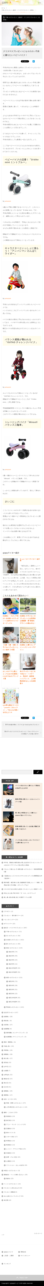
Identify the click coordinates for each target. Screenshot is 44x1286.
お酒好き (9, 1161)
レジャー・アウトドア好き (14, 1149)
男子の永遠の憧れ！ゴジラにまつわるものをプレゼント (22, 724)
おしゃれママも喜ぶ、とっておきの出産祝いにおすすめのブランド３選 (11, 674)
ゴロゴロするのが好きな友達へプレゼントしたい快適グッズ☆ (23, 889)
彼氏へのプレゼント (12, 977)
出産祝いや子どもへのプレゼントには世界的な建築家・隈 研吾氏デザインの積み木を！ (28, 619)
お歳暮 (6, 1070)
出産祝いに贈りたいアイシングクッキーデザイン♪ (28, 647)
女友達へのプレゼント (13, 940)
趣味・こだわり (9, 1112)
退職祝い (6, 1091)
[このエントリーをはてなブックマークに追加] (34, 62)
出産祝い (32, 10)
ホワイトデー (8, 923)
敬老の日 (6, 1079)
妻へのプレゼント (11, 944)
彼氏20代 (11, 981)
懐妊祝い (6, 1020)
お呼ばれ (6, 1074)
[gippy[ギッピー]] (12, 3)
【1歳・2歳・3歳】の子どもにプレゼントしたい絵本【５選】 (11, 647)
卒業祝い (6, 1050)
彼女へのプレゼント (12, 948)
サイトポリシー (25, 1255)
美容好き (9, 1116)
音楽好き (9, 1153)
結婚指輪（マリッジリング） (15, 1036)
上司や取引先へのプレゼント (15, 1107)
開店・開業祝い (9, 1042)
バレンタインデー (9, 919)
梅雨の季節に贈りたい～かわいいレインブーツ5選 (27, 800)
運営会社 (23, 1252)
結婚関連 (6, 1029)
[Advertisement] (18, 754)
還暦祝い (6, 1095)
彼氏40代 (11, 985)
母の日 (6, 1083)
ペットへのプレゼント (11, 1184)
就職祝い (6, 1054)
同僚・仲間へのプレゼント (14, 1103)
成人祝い (6, 1058)
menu (39, 2)
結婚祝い (6, 1016)
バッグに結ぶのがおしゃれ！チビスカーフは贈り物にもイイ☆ (27, 841)
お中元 (6, 1066)
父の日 (6, 1087)
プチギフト (7, 911)
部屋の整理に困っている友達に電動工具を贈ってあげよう (27, 828)
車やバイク (9, 1132)
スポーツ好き (10, 1136)
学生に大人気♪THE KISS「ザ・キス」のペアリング (20, 893)
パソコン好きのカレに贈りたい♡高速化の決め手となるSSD (27, 787)
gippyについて (8, 1252)
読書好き (9, 1128)
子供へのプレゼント (7, 10)
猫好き (8, 1178)
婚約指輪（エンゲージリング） (15, 1032)
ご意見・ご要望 (9, 1255)
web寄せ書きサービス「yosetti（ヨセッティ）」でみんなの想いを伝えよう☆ (11, 708)
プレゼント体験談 (9, 1192)
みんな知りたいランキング (12, 1196)
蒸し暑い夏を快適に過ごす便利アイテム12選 (18, 897)
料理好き (9, 1141)
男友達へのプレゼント (13, 1007)
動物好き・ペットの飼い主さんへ (14, 1174)
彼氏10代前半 (13, 997)
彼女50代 (11, 964)
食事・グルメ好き (11, 1157)
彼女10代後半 (13, 972)
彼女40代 (11, 960)
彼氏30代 (11, 989)
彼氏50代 (11, 993)
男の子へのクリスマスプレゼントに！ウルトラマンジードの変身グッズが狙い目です (21, 733)
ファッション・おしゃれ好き (15, 1165)
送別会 (6, 1062)
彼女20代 (11, 952)
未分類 (6, 1200)
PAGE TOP (24, 1278)
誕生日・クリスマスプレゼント (21, 10)
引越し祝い (7, 1046)
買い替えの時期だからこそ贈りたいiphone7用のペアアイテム (26, 814)
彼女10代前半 (13, 968)
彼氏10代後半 (13, 1002)
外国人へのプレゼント (11, 1170)
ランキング (7, 1263)
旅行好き (9, 1120)
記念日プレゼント (9, 1012)
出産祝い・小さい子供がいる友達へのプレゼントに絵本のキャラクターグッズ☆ (11, 619)
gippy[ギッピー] (15, 1283)
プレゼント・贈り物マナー (12, 915)
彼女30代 (11, 956)
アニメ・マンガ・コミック (14, 1124)
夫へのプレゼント (11, 935)
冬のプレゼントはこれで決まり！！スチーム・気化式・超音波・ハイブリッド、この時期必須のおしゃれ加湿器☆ (28, 677)
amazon (8, 201)
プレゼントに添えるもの (11, 1188)
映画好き (9, 1145)
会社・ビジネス (9, 1099)
